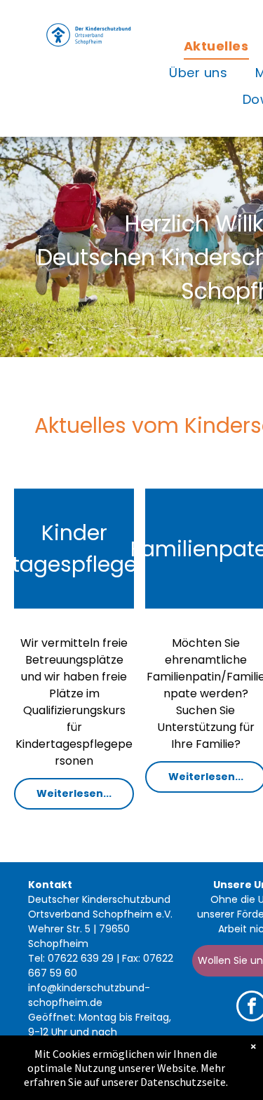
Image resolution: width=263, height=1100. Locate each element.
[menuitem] (216, 46)
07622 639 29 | (83, 958)
